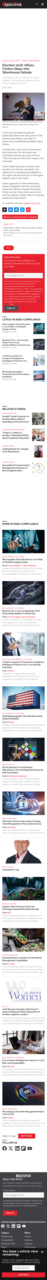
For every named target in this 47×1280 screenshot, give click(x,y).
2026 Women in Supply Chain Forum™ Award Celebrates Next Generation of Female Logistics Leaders (21, 1012)
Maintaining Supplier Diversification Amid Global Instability (15, 374)
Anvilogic (11, 827)
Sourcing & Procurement (13, 429)
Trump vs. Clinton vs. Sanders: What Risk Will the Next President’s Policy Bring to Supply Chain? (16, 435)
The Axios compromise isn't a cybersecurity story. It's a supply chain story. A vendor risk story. (23, 831)
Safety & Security (11, 61)
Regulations (8, 867)
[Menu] (42, 4)
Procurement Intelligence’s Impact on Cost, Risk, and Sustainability (23, 1061)
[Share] (10, 209)
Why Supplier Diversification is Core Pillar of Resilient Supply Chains (16, 326)
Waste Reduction (10, 955)
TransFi (10, 671)
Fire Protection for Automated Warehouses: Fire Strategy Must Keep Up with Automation (22, 770)
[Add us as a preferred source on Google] (28, 209)
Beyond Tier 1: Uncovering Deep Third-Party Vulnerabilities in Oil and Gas (16, 342)
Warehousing (8, 446)
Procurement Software (13, 557)
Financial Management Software (17, 659)
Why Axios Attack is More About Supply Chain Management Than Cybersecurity (21, 822)
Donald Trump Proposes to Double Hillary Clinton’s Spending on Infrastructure (15, 419)
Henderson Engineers (17, 776)
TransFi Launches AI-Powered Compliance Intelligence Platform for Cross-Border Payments (14, 358)
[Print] (4, 209)
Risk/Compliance (31, 61)
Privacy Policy (20, 304)
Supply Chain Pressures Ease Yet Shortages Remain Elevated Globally (20, 907)
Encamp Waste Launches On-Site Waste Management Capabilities (22, 959)
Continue (23, 1275)
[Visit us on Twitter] (10, 1148)
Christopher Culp (10, 870)
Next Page (26, 1136)
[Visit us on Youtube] (29, 1148)
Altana (10, 1118)
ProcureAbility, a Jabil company (21, 566)
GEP (9, 913)
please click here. (32, 203)
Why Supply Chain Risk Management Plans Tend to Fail (23, 1112)
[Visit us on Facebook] (4, 1148)
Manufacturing (9, 904)
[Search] (36, 4)
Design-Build (7, 764)
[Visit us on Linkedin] (17, 1148)
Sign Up (11, 308)
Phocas (10, 722)
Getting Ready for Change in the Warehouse (15, 450)
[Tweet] (22, 209)
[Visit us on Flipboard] (23, 1148)
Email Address (11, 271)
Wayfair (10, 1066)
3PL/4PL (5, 1006)
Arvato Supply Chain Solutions (21, 617)
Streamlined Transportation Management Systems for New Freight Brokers (16, 468)
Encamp (11, 964)
